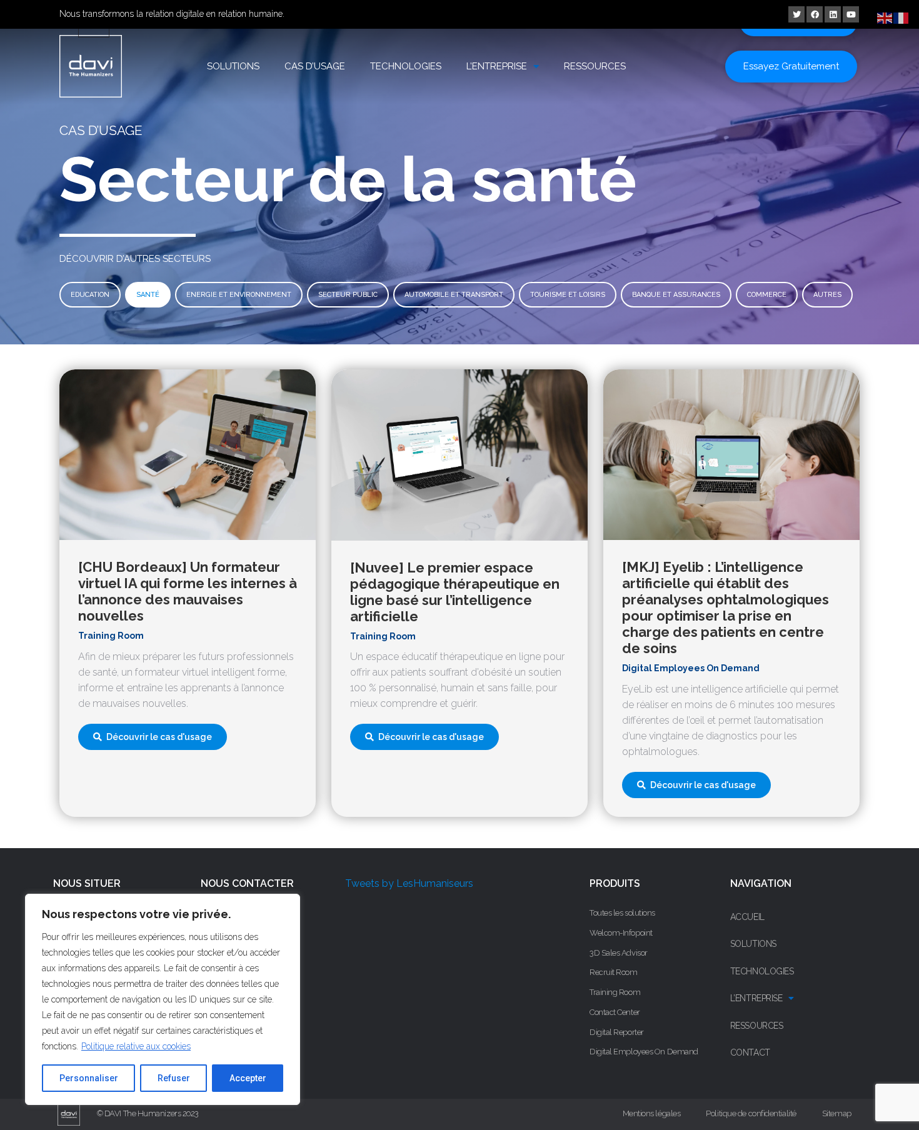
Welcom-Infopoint (621, 933)
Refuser (174, 1078)
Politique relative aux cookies (136, 1046)
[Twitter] (796, 14)
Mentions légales (652, 1113)
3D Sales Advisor (619, 953)
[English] (885, 17)
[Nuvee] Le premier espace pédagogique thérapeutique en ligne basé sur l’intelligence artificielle (455, 591)
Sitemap (836, 1113)
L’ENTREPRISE (496, 66)
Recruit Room (614, 972)
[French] (901, 17)
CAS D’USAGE (314, 66)
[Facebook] (814, 14)
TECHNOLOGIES (405, 66)
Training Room (615, 992)
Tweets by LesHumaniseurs (409, 883)
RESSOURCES (595, 66)
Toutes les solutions (622, 913)
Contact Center (615, 1012)
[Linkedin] (833, 14)
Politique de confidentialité (751, 1113)
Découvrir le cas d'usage (159, 737)
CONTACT (750, 1053)
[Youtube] (851, 14)
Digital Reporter (617, 1032)
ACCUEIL (747, 917)
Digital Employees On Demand (644, 1051)
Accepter (247, 1078)
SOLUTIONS (233, 66)
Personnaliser (88, 1078)
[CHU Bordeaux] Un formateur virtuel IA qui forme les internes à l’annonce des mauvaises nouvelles (187, 591)
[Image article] (187, 454)
